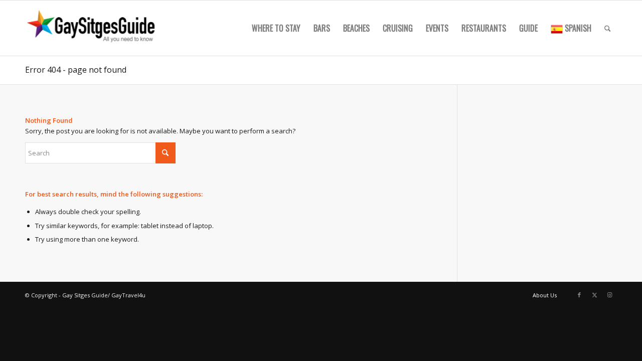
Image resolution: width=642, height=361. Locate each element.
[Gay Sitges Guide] (92, 28)
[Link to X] (594, 294)
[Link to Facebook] (579, 294)
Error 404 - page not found (75, 69)
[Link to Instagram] (609, 294)
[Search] (607, 28)
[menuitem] (276, 28)
